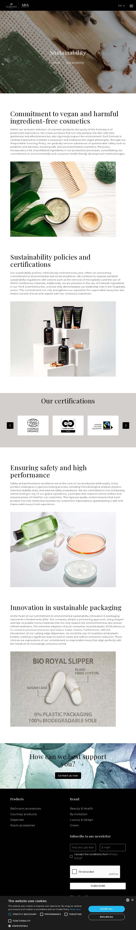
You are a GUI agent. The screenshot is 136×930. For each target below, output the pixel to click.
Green (74, 825)
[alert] (68, 913)
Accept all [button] (106, 909)
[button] (46, 926)
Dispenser (17, 819)
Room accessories (22, 825)
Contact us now (68, 775)
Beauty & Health (81, 808)
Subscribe (98, 885)
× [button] (132, 900)
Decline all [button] (106, 916)
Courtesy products (23, 814)
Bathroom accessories (25, 808)
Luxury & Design (81, 819)
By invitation (78, 814)
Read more (75, 909)
